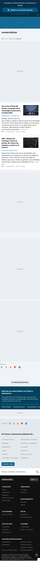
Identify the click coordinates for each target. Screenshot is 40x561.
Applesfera (5, 495)
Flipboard (15, 366)
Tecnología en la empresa (10, 458)
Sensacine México (26, 544)
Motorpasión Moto (26, 517)
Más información (30, 559)
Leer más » (24, 129)
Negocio (4, 454)
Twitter (1, 366)
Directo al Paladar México (9, 550)
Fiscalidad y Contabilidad (29, 443)
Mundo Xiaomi (6, 500)
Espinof (23, 504)
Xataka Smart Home (8, 498)
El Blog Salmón (25, 527)
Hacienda (18, 38)
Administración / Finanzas (29, 439)
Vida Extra (24, 492)
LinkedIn (19, 366)
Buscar (37, 471)
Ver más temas (8, 464)
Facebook (6, 366)
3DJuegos (24, 489)
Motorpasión (24, 514)
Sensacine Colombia (27, 547)
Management (6, 447)
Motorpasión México (27, 550)
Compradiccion (6, 532)
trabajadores (25, 458)
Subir (33, 479)
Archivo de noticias (21, 382)
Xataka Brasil (6, 544)
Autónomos (24, 450)
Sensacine (24, 502)
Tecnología (24, 447)
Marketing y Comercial (10, 116)
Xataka (4, 489)
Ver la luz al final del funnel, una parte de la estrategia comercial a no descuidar (11, 109)
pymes (4, 450)
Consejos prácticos (9, 150)
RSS (10, 366)
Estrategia (5, 443)
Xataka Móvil (6, 492)
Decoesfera (5, 529)
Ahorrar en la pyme (27, 454)
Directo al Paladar (7, 514)
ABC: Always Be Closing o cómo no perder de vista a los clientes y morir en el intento (10, 143)
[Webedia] (8, 480)
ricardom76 (10, 132)
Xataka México (6, 542)
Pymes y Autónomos (27, 529)
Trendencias (6, 527)
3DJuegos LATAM (26, 542)
